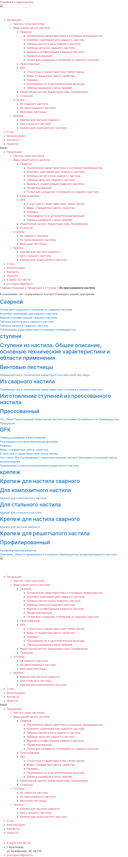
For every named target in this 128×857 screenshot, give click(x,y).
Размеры (32, 79)
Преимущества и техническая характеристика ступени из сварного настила (51, 389)
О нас (10, 131)
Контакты (13, 139)
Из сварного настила (34, 103)
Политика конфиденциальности (21, 836)
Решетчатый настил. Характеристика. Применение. (54, 91)
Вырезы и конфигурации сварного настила (55, 51)
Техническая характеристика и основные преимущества (64, 35)
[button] (64, 148)
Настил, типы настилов (28, 23)
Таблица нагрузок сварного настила (51, 47)
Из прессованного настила (38, 107)
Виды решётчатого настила (31, 27)
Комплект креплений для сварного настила (29, 313)
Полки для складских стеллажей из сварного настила (63, 59)
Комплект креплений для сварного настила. (56, 39)
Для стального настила (35, 123)
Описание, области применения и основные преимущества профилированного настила (58, 554)
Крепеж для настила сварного (40, 119)
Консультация (16, 135)
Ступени (18, 99)
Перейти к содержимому (17, 2)
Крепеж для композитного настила (43, 127)
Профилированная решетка (18, 550)
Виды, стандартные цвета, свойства (51, 75)
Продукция (14, 19)
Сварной (26, 31)
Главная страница (12, 287)
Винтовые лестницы (33, 111)
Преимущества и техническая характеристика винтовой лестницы (45, 375)
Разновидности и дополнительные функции (55, 83)
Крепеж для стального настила (20, 512)
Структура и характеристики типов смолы (55, 71)
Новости (12, 143)
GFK (22, 67)
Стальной (26, 95)
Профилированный (39, 55)
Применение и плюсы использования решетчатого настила (39, 465)
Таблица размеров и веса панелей (49, 87)
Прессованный (30, 63)
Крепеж (18, 115)
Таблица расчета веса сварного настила (53, 43)
